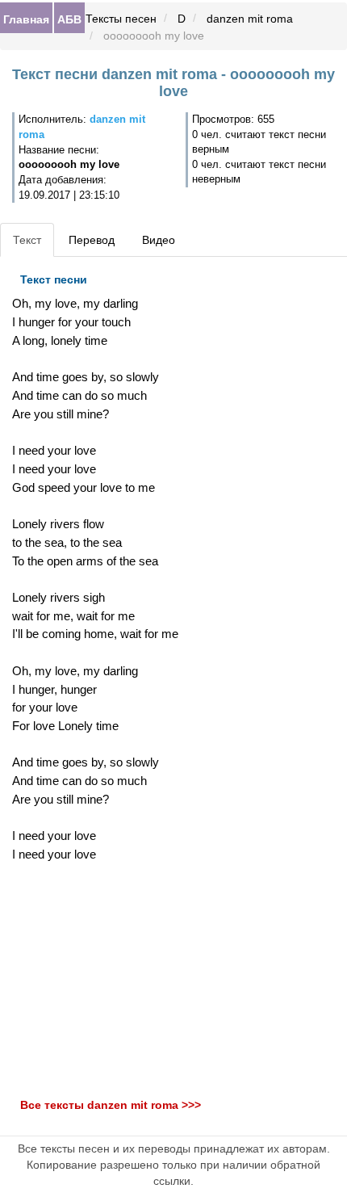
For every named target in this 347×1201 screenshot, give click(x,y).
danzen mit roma (250, 18)
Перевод (92, 239)
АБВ (69, 18)
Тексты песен (121, 18)
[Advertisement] (115, 980)
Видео (158, 239)
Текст (27, 239)
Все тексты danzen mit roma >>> (110, 1104)
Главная (26, 18)
